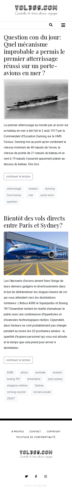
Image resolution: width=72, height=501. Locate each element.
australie (40, 372)
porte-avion (47, 195)
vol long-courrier (16, 391)
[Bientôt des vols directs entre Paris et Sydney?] (36, 253)
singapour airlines (17, 385)
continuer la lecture (18, 176)
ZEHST (11, 398)
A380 (10, 372)
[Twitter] (26, 476)
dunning (50, 188)
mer (30, 195)
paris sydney (55, 378)
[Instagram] (46, 476)
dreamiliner (34, 378)
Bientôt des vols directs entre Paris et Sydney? (34, 221)
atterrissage (14, 188)
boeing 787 (13, 378)
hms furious (14, 195)
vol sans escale (42, 391)
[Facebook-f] (36, 476)
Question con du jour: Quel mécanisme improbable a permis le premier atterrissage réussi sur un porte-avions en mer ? (34, 55)
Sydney (39, 385)
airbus (24, 372)
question (12, 201)
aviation (33, 188)
